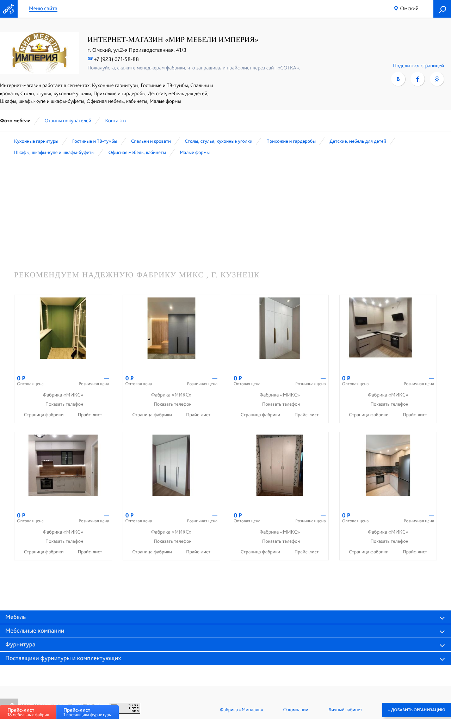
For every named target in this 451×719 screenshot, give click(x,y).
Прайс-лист (90, 415)
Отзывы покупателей (67, 120)
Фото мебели (15, 120)
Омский (409, 8)
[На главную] (9, 9)
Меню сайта (43, 9)
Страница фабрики (44, 415)
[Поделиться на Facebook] (417, 79)
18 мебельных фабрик (28, 712)
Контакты (115, 120)
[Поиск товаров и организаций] (442, 9)
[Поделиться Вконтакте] (398, 79)
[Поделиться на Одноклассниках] (437, 79)
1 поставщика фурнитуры (87, 712)
